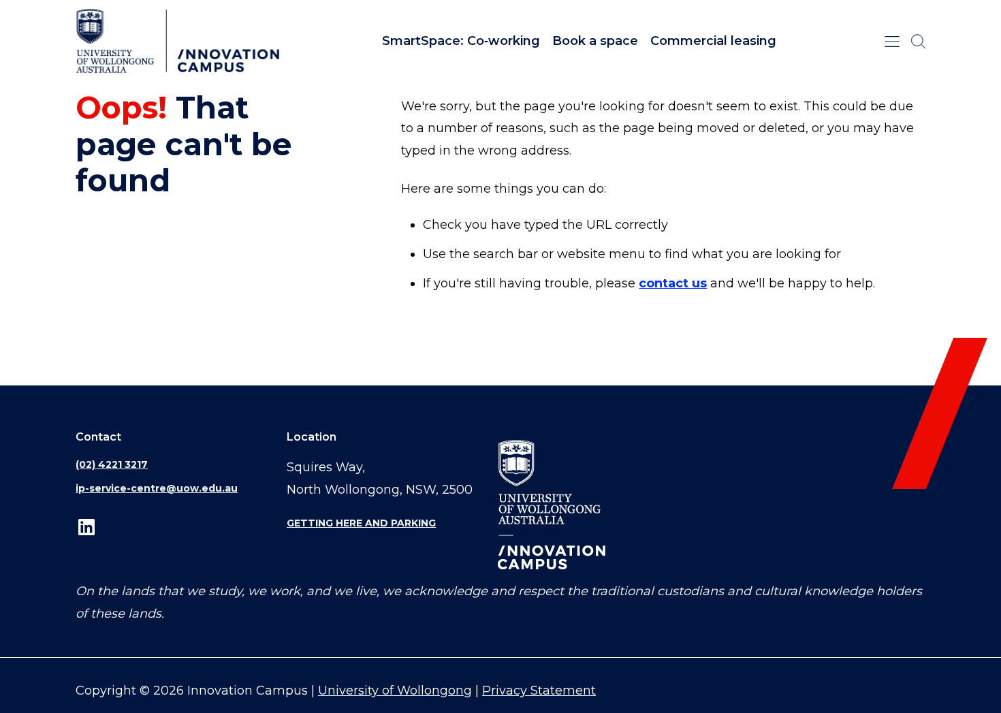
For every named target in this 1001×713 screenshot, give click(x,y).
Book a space (595, 40)
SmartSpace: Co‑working (461, 40)
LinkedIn (86, 527)
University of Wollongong (395, 690)
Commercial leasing (713, 40)
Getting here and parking (361, 523)
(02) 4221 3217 (112, 464)
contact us (673, 283)
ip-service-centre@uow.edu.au (157, 488)
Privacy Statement (539, 690)
